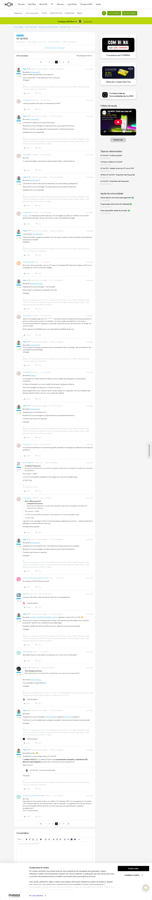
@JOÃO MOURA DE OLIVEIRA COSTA (43, 617)
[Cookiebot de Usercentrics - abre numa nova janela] (14, 895)
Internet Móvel (65, 27)
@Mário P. (33, 375)
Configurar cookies (132, 875)
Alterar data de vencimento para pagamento (115, 197)
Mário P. (25, 69)
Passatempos (69, 13)
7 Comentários (105, 213)
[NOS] (9, 4)
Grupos (44, 13)
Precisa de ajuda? (149, 450)
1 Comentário (105, 200)
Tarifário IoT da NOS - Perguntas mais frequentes (117, 175)
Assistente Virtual (56, 13)
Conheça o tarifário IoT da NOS (111, 162)
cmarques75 (27, 100)
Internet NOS (105, 158)
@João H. (26, 215)
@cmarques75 (35, 72)
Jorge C (25, 668)
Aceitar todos (133, 868)
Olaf (24, 594)
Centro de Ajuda (30, 27)
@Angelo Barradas (36, 283)
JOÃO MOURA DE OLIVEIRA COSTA (36, 578)
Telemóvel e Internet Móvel (48, 27)
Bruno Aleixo (27, 462)
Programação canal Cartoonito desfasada (115, 204)
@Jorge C (67, 717)
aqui (45, 683)
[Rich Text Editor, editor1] (55, 852)
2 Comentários (105, 207)
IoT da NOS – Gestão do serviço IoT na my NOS (117, 168)
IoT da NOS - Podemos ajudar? (111, 155)
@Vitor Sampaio (35, 680)
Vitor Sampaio (28, 652)
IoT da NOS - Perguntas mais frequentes (114, 181)
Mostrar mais (118, 140)
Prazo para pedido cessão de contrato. (114, 210)
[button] (114, 13)
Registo (79, 13)
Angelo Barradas (28, 262)
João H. (25, 116)
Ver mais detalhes (36, 896)
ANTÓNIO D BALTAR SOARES (33, 796)
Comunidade (18, 27)
